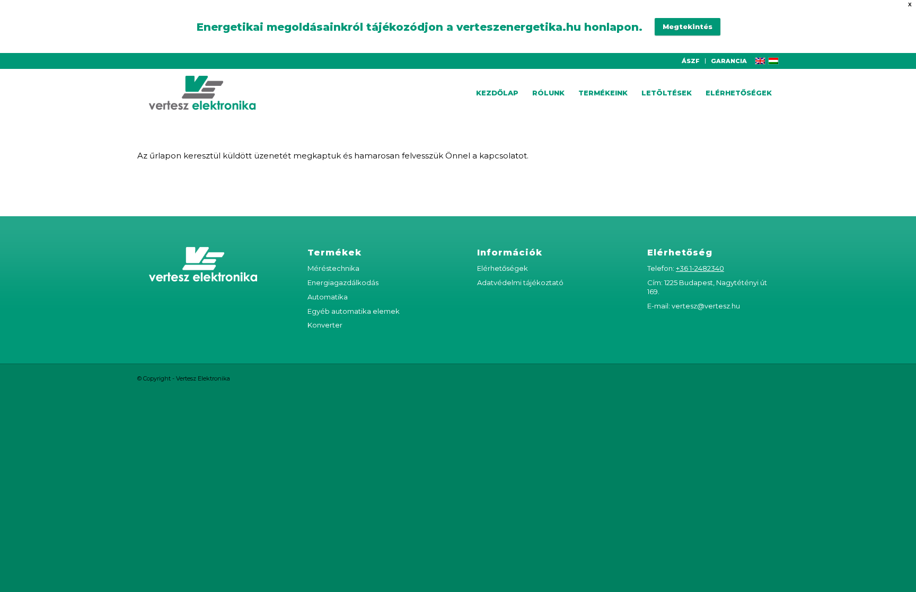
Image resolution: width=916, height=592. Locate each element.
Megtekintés (687, 26)
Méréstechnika (333, 268)
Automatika (327, 297)
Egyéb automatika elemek (353, 311)
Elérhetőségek (502, 268)
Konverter (324, 325)
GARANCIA (729, 61)
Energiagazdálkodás (342, 282)
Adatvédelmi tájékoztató (520, 282)
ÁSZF (691, 61)
